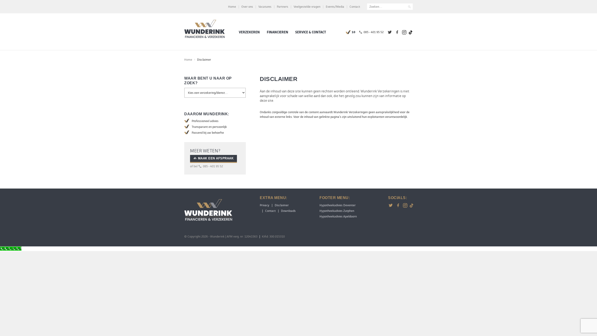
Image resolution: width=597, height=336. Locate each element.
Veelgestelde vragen (307, 7)
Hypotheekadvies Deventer (337, 205)
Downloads (288, 211)
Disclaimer (282, 205)
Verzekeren (249, 32)
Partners (282, 7)
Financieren (277, 32)
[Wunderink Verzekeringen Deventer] (204, 29)
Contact (355, 7)
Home (232, 7)
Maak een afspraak (216, 158)
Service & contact (310, 32)
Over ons (247, 7)
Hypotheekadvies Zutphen (336, 211)
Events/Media (335, 7)
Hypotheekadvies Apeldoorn (338, 216)
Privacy (264, 205)
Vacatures (264, 7)
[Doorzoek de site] (410, 7)
